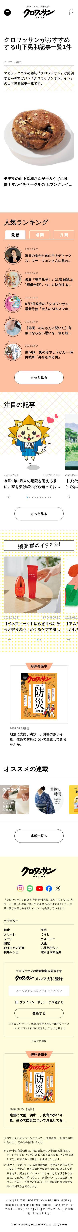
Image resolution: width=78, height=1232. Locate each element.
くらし (45, 934)
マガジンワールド (53, 1209)
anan (9, 1200)
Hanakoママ (61, 1204)
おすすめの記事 (14, 947)
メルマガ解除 (39, 1040)
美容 (44, 929)
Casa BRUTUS (50, 1200)
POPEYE (33, 1200)
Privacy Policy (40, 1213)
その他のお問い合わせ (30, 1142)
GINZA (65, 1200)
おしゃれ (10, 934)
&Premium (23, 1204)
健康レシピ (11, 952)
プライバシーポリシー (51, 1024)
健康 (7, 929)
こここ (29, 1209)
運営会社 (51, 1138)
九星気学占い (49, 947)
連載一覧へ (39, 836)
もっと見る (39, 377)
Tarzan (36, 1204)
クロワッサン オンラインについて (23, 1138)
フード (8, 938)
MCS (37, 1209)
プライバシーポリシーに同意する (41, 1002)
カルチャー (48, 938)
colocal (46, 1204)
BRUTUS (20, 1200)
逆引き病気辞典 (51, 952)
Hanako (9, 1204)
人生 (44, 943)
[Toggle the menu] (7, 12)
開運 (7, 943)
